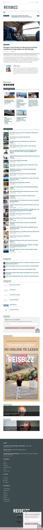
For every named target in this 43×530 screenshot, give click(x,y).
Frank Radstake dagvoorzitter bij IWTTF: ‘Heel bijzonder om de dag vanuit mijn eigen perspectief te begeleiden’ (24, 210)
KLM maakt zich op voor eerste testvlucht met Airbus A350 (23, 132)
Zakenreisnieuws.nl (6, 490)
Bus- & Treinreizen (6, 44)
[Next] (38, 15)
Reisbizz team (5, 465)
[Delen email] (11, 85)
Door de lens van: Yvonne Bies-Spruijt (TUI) (20, 137)
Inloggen (37, 2)
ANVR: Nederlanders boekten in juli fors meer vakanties (23, 145)
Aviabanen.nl (5, 495)
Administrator (13, 289)
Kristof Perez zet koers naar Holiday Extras (20, 236)
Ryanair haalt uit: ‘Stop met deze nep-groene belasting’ (23, 173)
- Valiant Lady (17, 445)
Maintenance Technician (15, 284)
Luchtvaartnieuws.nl (6, 488)
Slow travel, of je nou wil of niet (11, 413)
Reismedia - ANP (12, 166)
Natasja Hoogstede (13, 175)
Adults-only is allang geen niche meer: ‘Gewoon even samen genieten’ (22, 276)
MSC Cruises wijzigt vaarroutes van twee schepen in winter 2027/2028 (22, 266)
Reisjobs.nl (5, 497)
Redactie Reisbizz (13, 138)
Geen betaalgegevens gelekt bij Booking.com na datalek (8, 120)
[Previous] (37, 15)
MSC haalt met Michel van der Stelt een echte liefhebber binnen (21, 269)
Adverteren (5, 463)
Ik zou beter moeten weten (10, 428)
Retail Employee (13, 304)
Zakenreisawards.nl (6, 499)
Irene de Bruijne (6, 154)
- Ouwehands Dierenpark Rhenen (14, 449)
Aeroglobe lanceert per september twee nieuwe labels (9, 101)
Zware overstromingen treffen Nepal (18, 160)
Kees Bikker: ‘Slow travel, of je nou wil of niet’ (20, 213)
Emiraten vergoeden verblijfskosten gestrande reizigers (21, 119)
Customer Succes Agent (15, 294)
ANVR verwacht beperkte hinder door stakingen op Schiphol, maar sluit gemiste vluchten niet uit (22, 16)
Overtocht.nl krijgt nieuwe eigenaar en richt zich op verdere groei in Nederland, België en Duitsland (33, 102)
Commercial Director (14, 309)
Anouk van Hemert (13, 147)
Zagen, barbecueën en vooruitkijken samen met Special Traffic (24, 231)
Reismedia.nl (5, 493)
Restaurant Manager (14, 299)
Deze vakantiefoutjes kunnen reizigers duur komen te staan (24, 191)
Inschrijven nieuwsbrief (7, 467)
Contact (4, 462)
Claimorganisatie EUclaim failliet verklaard (20, 182)
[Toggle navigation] (4, 12)
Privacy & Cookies (6, 470)
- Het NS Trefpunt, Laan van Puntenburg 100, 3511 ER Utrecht (20, 454)
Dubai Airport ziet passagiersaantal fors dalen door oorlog (23, 164)
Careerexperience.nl (6, 501)
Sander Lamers (12, 134)
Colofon (4, 469)
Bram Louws (13, 51)
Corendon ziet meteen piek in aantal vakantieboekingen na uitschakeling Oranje (21, 103)
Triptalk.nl (5, 492)
